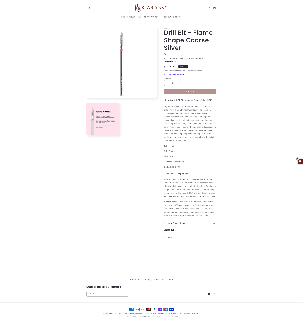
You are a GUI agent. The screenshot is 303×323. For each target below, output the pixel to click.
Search (156, 279)
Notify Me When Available (174, 74)
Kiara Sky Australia (116, 314)
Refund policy (132, 316)
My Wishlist (300, 161)
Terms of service (158, 316)
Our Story (147, 279)
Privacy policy (145, 316)
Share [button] (169, 237)
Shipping (179, 70)
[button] (89, 7)
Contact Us (135, 279)
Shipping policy (172, 316)
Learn (170, 279)
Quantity (167, 78)
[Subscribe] (126, 294)
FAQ (164, 279)
